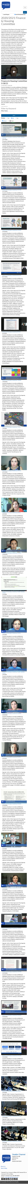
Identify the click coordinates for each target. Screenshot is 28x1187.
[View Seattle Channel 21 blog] (15, 1178)
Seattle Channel (18, 1154)
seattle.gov (6, 14)
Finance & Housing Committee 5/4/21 (11, 633)
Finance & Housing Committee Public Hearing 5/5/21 (13, 592)
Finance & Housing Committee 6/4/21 (11, 512)
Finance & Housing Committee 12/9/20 (11, 971)
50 (17, 118)
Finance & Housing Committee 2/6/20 (11, 1141)
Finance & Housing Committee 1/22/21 (11, 928)
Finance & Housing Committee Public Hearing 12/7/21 (13, 137)
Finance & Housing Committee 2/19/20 (11, 1116)
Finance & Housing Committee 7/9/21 (11, 427)
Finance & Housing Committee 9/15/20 (11, 1055)
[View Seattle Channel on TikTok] (8, 1178)
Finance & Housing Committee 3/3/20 (11, 1091)
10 (8, 118)
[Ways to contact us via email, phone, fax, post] (17, 1178)
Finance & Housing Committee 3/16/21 (11, 804)
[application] (14, 72)
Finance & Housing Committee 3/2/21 (11, 847)
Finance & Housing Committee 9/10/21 (11, 230)
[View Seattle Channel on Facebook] (2, 1178)
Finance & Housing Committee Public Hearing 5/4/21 (13, 672)
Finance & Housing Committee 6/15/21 (11, 470)
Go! (25, 12)
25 (13, 118)
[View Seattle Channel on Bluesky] (10, 1178)
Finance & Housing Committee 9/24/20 (11, 1015)
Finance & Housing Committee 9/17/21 (11, 190)
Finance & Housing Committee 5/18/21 (11, 553)
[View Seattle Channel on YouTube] (13, 1178)
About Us (3, 1166)
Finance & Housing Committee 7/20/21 (11, 380)
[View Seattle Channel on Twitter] (4, 1178)
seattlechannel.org (20, 14)
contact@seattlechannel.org (11, 1177)
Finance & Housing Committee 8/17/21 (11, 275)
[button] (14, 72)
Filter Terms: (4, 110)
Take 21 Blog (4, 1168)
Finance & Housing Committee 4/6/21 (11, 757)
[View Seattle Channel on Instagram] (6, 1178)
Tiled (12, 121)
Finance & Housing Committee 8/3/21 (11, 332)
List (5, 121)
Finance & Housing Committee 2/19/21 (11, 887)
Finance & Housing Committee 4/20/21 (11, 713)
